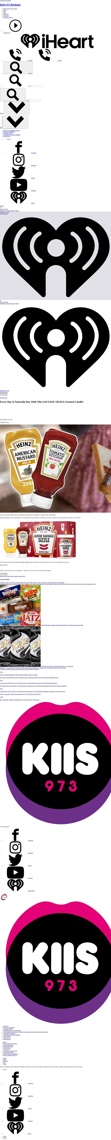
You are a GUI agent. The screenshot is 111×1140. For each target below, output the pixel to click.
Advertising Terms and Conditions (12, 1030)
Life (4, 1062)
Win (4, 11)
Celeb (4, 13)
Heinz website (25, 562)
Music (4, 1064)
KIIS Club (6, 14)
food (6, 576)
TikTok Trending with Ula (10, 1055)
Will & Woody (7, 1048)
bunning (2, 576)
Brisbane (5, 1061)
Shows (5, 10)
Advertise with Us (8, 17)
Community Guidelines (9, 1033)
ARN (4, 1136)
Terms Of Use (6, 1038)
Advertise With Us (8, 1029)
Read (4, 1058)
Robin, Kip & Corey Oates (10, 8)
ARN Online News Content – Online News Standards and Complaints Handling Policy (25, 1032)
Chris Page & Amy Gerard (10, 1051)
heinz (8, 576)
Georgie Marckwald (8, 1045)
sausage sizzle (21, 576)
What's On (6, 16)
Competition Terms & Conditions (11, 134)
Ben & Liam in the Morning (10, 1054)
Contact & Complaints (9, 132)
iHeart (4, 1138)
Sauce (11, 576)
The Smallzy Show (8, 1046)
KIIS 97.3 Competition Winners (11, 130)
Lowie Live (6, 1049)
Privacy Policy (7, 1036)
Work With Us (7, 1039)
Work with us (6, 136)
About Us (5, 1026)
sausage (16, 576)
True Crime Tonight (8, 1052)
